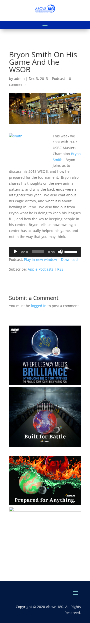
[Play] (15, 251)
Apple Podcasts (40, 269)
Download (69, 259)
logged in (38, 305)
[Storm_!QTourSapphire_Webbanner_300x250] (45, 384)
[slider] (71, 251)
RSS (60, 269)
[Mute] (60, 251)
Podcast (58, 78)
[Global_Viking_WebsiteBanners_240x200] (45, 445)
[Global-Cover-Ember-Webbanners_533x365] (45, 503)
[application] (45, 252)
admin (19, 78)
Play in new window (40, 259)
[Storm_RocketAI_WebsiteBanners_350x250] (45, 510)
